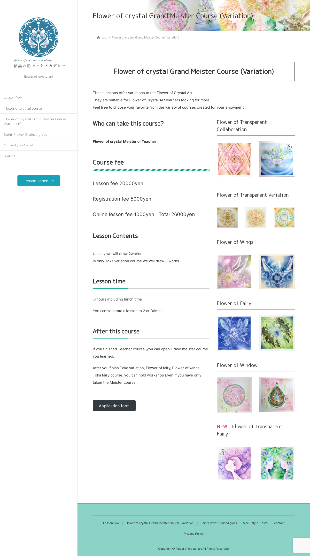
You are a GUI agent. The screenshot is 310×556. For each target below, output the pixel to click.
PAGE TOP (298, 534)
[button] (38, 180)
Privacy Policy (194, 533)
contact (10, 156)
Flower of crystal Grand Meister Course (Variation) (35, 121)
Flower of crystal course (23, 108)
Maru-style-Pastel (18, 145)
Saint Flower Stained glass (25, 134)
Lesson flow (13, 97)
